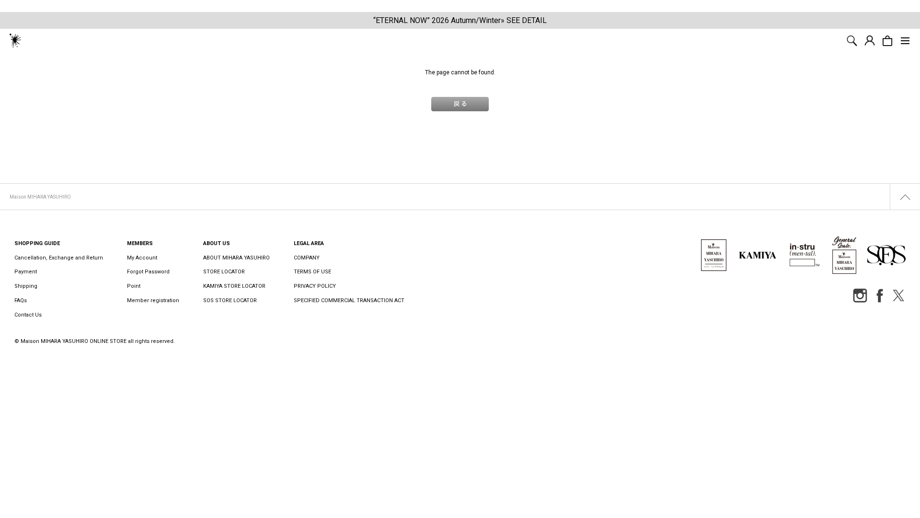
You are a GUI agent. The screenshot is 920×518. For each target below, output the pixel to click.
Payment (25, 272)
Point (133, 286)
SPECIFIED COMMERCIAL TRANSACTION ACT (349, 300)
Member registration (153, 300)
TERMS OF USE (312, 272)
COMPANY (307, 258)
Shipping (25, 286)
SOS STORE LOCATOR (230, 300)
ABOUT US (216, 243)
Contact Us (28, 315)
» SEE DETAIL (524, 20)
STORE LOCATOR (224, 272)
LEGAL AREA (309, 243)
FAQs (20, 300)
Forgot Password (148, 272)
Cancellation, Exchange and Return (58, 258)
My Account (142, 258)
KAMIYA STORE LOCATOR (234, 286)
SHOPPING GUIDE (37, 243)
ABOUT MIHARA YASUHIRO (236, 258)
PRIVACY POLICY (315, 286)
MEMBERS (140, 243)
